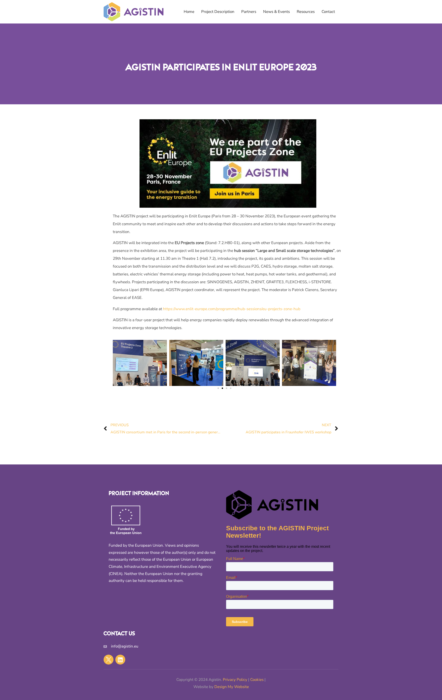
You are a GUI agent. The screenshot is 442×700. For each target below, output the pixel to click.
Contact (328, 11)
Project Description (217, 11)
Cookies (257, 679)
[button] (117, 363)
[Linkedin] (120, 660)
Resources (306, 11)
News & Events (276, 11)
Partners (248, 11)
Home (189, 11)
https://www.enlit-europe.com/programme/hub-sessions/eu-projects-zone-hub (231, 309)
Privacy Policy (235, 679)
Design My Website (231, 686)
